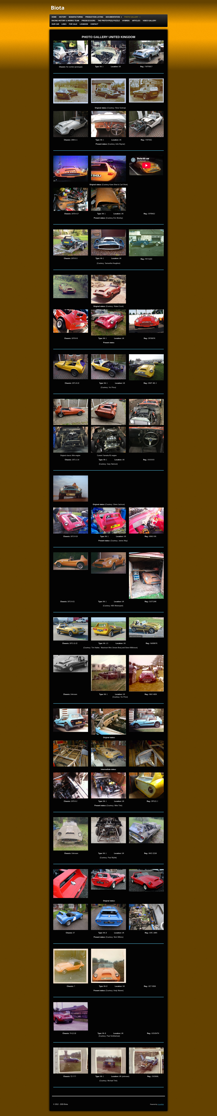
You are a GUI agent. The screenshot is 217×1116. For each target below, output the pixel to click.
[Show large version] (70, 52)
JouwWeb (161, 1104)
